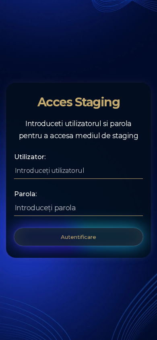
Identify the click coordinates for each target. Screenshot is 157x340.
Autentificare (78, 237)
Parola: (25, 194)
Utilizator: (29, 157)
